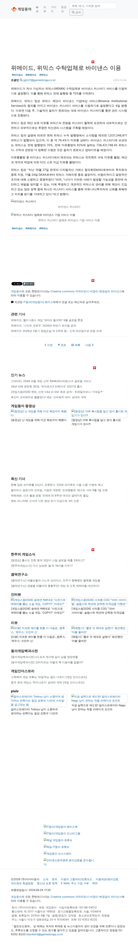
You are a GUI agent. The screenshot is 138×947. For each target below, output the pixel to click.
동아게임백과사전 (24, 651)
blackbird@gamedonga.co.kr (44, 934)
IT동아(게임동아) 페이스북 (39, 302)
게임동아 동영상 (23, 406)
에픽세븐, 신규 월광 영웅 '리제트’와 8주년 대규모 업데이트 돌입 (50, 495)
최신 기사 (18, 479)
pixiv (15, 691)
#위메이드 (31, 74)
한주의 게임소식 (23, 554)
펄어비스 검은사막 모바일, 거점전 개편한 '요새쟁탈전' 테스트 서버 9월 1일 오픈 (59, 490)
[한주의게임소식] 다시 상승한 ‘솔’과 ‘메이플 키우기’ (42, 565)
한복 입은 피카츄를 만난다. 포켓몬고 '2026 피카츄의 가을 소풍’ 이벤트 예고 (57, 484)
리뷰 (44, 9)
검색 (78, 12)
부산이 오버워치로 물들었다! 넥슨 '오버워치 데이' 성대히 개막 (48, 397)
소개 (45, 879)
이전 (49, 345)
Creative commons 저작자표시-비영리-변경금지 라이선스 (86, 291)
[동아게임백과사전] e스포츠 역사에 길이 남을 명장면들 (44, 657)
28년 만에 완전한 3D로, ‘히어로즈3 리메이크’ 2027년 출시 (46, 386)
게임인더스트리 (22, 671)
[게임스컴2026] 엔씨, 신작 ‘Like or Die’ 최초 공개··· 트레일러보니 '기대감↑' (57, 391)
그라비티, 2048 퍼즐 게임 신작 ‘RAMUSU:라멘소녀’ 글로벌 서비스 (51, 381)
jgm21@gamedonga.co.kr (39, 80)
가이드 (53, 9)
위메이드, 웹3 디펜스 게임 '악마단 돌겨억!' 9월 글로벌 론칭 (47, 320)
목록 (77, 345)
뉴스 (37, 9)
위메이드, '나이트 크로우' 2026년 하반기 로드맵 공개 (43, 325)
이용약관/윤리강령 (107, 879)
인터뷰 (16, 594)
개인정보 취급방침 (22, 883)
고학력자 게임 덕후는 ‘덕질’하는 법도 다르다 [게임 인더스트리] (49, 677)
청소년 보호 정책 (47, 883)
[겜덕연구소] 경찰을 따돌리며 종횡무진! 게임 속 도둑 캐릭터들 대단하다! (55, 585)
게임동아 (16, 291)
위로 (63, 345)
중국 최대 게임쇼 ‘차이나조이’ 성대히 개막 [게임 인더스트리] (47, 682)
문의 (54, 879)
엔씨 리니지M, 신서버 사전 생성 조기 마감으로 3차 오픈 (45, 501)
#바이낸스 (17, 74)
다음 (88, 345)
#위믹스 (43, 74)
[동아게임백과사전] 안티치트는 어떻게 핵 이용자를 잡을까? (47, 662)
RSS (94, 883)
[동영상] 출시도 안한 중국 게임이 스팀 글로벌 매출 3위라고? (48, 560)
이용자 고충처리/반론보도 (76, 879)
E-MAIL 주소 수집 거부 (75, 883)
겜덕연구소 (19, 574)
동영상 (63, 9)
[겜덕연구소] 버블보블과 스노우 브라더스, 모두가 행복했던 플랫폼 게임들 (55, 580)
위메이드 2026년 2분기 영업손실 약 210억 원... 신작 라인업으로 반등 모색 (56, 331)
